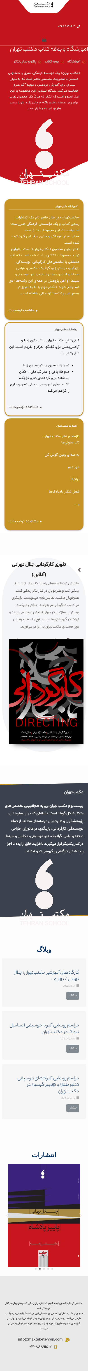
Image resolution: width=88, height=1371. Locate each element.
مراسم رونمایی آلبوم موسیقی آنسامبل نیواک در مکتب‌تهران (44, 1029)
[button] (36, 1269)
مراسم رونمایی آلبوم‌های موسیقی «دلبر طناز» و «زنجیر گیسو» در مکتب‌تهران (48, 1085)
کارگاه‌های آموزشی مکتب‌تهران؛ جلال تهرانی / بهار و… (46, 976)
